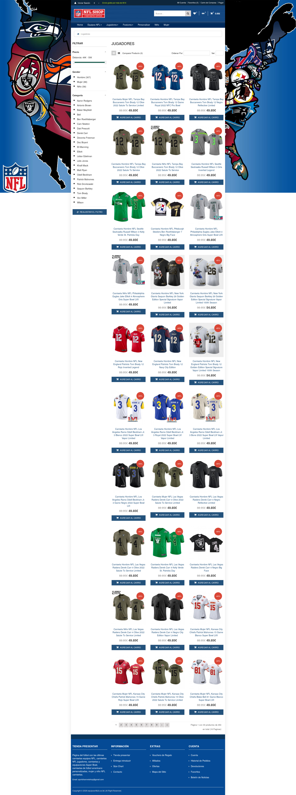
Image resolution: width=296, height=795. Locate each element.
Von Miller (82, 197)
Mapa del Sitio (159, 771)
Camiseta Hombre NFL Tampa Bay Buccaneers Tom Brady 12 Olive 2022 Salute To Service (128, 167)
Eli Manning (82, 146)
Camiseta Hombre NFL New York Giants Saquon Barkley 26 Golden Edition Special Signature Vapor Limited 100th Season (206, 298)
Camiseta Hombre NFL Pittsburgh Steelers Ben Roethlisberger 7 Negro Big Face (167, 231)
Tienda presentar (121, 755)
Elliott (79, 151)
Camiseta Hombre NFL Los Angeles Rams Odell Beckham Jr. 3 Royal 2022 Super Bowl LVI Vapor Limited (167, 433)
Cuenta (194, 755)
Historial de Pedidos (200, 760)
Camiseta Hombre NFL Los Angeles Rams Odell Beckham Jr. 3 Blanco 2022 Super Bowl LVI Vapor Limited (128, 433)
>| (167, 724)
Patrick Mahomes (85, 179)
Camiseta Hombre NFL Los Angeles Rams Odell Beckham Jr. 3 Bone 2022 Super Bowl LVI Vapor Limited (206, 433)
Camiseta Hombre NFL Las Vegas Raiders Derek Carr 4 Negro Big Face (206, 567)
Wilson (80, 202)
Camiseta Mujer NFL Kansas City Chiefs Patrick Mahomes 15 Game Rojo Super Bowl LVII (128, 696)
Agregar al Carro (130, 117)
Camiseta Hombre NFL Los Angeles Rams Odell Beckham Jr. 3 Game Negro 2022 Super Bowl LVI (128, 501)
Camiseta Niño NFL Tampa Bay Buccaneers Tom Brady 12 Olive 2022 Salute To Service (167, 167)
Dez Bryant (82, 142)
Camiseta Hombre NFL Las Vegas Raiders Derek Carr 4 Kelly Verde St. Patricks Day (167, 567)
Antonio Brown (84, 105)
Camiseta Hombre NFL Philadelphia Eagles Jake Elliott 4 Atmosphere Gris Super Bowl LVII (206, 231)
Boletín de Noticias (200, 777)
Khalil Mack (82, 165)
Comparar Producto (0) (132, 53)
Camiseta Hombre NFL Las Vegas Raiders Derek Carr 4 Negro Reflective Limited (206, 499)
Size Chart (118, 766)
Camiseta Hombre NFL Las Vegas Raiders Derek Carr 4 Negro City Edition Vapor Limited (167, 632)
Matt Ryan (82, 170)
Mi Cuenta (181, 3)
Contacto (117, 771)
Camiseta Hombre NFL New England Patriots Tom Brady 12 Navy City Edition (167, 364)
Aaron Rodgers (84, 100)
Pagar (221, 3)
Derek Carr (82, 133)
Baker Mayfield (84, 109)
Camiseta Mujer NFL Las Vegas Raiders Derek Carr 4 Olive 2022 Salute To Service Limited (167, 499)
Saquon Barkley (84, 188)
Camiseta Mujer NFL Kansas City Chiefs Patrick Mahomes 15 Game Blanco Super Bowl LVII (206, 632)
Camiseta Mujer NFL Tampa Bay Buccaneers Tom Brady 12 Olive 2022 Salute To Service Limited (128, 102)
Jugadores (85, 33)
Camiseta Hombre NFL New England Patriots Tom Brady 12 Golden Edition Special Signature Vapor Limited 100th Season (206, 365)
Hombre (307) (84, 77)
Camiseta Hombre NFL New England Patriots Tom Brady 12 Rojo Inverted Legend (128, 364)
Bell (79, 114)
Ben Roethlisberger (86, 119)
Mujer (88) (82, 81)
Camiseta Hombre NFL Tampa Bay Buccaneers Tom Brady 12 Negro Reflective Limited (206, 102)
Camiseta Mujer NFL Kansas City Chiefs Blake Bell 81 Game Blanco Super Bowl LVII (206, 696)
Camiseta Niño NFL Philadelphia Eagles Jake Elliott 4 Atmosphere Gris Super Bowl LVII (129, 296)
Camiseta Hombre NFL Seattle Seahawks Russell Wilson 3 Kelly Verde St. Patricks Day (128, 231)
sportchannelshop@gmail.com (91, 779)
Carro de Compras (208, 3)
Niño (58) (81, 86)
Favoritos (195, 771)
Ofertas (155, 766)
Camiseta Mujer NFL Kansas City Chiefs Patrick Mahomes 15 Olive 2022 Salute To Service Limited (167, 696)
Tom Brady (82, 193)
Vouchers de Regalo (162, 755)
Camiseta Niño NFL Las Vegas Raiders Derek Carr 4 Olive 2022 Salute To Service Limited (128, 632)
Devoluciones (197, 766)
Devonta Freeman (86, 137)
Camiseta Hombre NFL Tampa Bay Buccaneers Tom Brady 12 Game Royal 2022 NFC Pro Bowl (167, 102)
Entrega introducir (122, 760)
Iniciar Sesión (83, 2)
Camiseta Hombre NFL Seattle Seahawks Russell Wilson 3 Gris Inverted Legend (206, 167)
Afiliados (156, 760)
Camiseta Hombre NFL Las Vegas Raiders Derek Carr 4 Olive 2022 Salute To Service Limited (128, 567)
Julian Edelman (84, 156)
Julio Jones (82, 160)
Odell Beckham (84, 174)
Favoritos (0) (193, 3)
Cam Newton (83, 123)
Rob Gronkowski (85, 183)
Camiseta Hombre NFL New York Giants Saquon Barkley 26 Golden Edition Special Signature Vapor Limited (167, 298)
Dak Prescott (83, 128)
